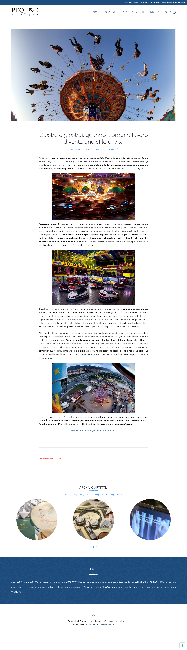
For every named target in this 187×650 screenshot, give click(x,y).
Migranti (90, 587)
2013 (67, 495)
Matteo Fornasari (94, 149)
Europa (131, 582)
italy (58, 587)
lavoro (63, 587)
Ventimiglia (164, 587)
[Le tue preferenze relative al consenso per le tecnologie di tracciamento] (182, 645)
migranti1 (98, 587)
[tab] (90, 547)
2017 (97, 495)
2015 (82, 495)
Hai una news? (132, 3)
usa (158, 587)
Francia (20, 587)
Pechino (125, 587)
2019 (112, 495)
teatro (154, 587)
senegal (147, 587)
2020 (119, 495)
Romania (133, 587)
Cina (85, 582)
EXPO (145, 582)
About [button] (97, 12)
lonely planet (76, 587)
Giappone (27, 587)
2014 (75, 495)
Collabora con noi (150, 3)
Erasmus (123, 582)
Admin (92, 625)
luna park (111, 430)
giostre (103, 430)
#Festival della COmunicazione (35, 582)
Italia (52, 587)
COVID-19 (98, 582)
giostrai (95, 430)
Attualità (113, 149)
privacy (111, 621)
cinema (90, 582)
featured (75, 430)
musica (113, 587)
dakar (110, 582)
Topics (123, 12)
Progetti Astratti (107, 625)
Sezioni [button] (110, 12)
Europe (138, 582)
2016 (89, 495)
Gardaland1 (85, 430)
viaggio (16, 591)
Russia (140, 587)
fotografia (172, 582)
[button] (159, 12)
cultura (104, 582)
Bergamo (71, 581)
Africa (52, 582)
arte (58, 582)
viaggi (173, 587)
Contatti (138, 12)
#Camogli (15, 582)
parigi (120, 587)
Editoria (115, 582)
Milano (106, 586)
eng (151, 12)
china (79, 582)
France (13, 587)
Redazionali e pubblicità (173, 3)
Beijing (63, 582)
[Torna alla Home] (25, 12)
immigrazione (44, 587)
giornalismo (35, 587)
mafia (84, 587)
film (166, 582)
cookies (120, 621)
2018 (104, 495)
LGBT (68, 587)
